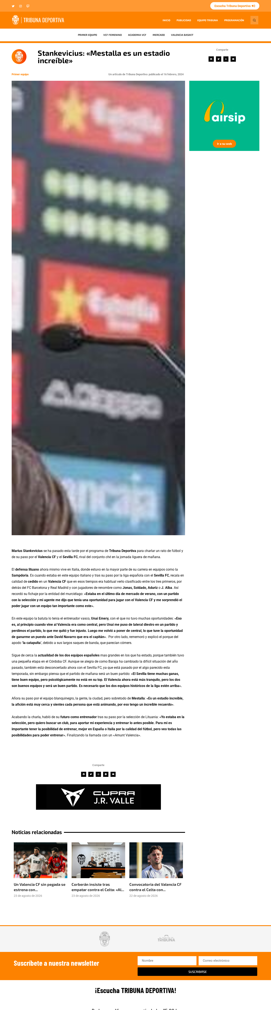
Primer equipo (87, 34)
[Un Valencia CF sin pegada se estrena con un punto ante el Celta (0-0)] (40, 860)
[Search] (254, 20)
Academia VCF (137, 34)
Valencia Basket (182, 34)
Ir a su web (224, 143)
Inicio (166, 20)
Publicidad (184, 20)
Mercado (159, 34)
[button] (211, 59)
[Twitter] (13, 6)
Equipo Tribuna (207, 20)
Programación (234, 20)
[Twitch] (28, 6)
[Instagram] (20, 6)
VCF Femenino (112, 34)
